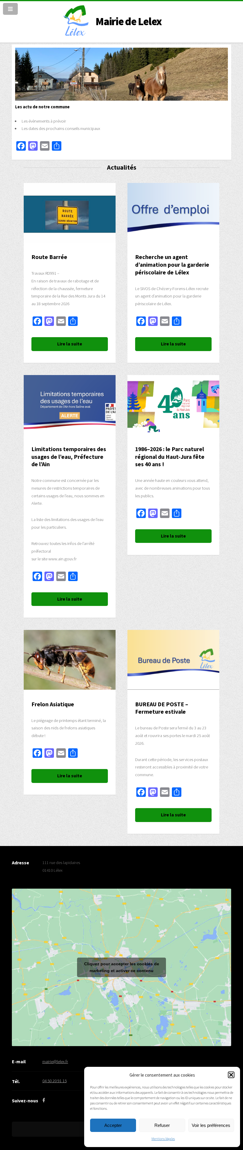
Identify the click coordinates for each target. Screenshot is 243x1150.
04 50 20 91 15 (54, 1080)
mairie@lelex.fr (55, 1061)
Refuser (162, 1125)
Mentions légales (163, 1138)
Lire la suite (69, 344)
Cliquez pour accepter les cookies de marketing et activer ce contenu (121, 967)
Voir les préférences (211, 1125)
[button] (231, 1075)
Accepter (113, 1125)
